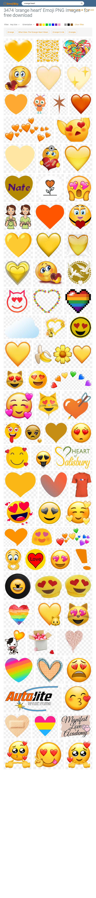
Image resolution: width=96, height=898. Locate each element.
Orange (11, 32)
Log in (71, 10)
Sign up (80, 10)
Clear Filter (79, 24)
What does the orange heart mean (33, 32)
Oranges (72, 32)
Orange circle (58, 32)
